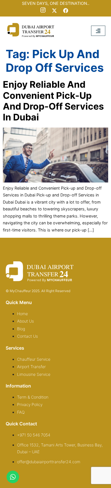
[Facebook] (65, 10)
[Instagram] (43, 10)
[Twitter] (54, 10)
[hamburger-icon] (98, 31)
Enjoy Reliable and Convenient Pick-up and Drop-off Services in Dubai (53, 101)
